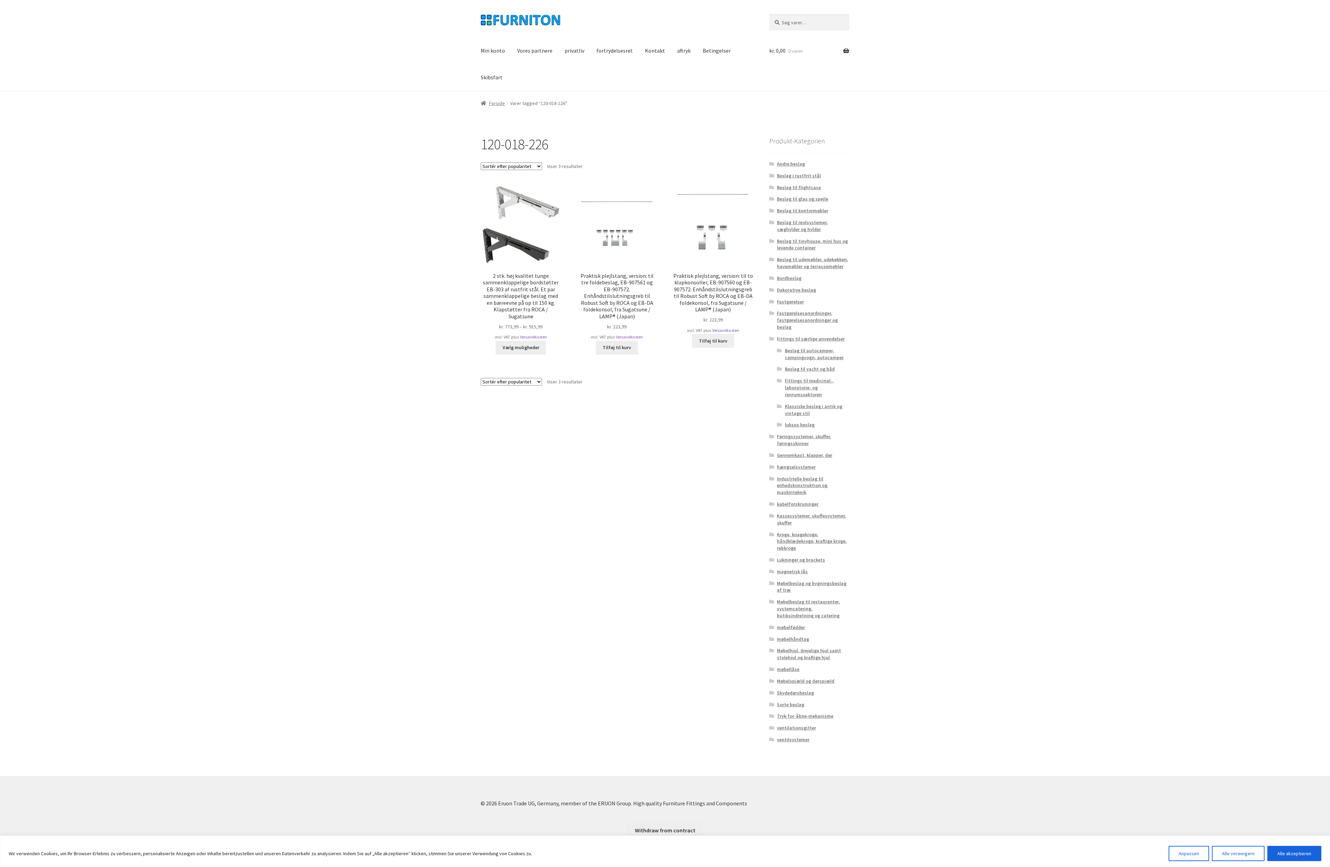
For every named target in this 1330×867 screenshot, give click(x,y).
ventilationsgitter (796, 728)
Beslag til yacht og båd (810, 369)
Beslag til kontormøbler (802, 210)
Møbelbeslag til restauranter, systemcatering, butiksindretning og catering (808, 609)
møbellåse (788, 669)
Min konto (493, 50)
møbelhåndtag (793, 639)
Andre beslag (791, 164)
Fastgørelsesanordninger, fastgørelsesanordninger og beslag (807, 320)
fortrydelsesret (614, 50)
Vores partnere (534, 50)
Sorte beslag (790, 704)
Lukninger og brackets (801, 560)
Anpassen (1189, 853)
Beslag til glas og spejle (802, 199)
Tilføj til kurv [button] (617, 347)
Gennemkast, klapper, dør (804, 455)
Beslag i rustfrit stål (799, 175)
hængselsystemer (796, 467)
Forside (497, 103)
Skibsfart (492, 77)
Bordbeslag (789, 278)
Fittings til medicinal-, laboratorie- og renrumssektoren (809, 388)
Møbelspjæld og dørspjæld (805, 681)
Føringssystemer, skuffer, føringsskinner (804, 439)
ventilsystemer (793, 739)
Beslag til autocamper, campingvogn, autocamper (814, 354)
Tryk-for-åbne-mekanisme (805, 716)
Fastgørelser (790, 302)
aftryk (684, 50)
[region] (665, 851)
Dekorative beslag (796, 290)
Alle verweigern (1238, 853)
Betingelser (717, 50)
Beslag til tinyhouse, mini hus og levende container (812, 244)
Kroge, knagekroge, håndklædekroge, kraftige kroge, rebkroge (812, 541)
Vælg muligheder (521, 347)
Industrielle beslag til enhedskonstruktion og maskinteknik (802, 486)
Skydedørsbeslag (795, 693)
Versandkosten (533, 336)
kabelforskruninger (797, 504)
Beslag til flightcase (799, 187)
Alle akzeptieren (1294, 853)
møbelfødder (791, 627)
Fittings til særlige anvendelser (811, 339)
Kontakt (655, 50)
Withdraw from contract (665, 830)
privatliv (574, 50)
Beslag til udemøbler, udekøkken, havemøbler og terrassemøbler (812, 262)
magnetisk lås (792, 571)
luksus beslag (800, 425)
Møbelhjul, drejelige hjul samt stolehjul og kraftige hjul (809, 654)
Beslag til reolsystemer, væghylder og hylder (802, 225)
